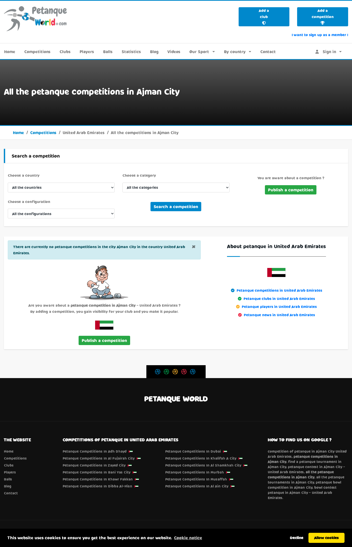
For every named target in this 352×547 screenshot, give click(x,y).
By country (235, 51)
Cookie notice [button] (188, 537)
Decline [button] (296, 537)
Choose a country (23, 175)
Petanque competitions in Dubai (193, 451)
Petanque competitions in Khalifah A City (200, 458)
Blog (154, 51)
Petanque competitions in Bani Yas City (96, 472)
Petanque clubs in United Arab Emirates (279, 298)
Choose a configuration (29, 201)
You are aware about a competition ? (290, 178)
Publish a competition (290, 189)
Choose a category (139, 175)
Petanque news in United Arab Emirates (279, 315)
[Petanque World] (35, 18)
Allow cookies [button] (326, 537)
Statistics (131, 51)
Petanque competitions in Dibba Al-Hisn (97, 486)
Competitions (37, 51)
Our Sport (199, 51)
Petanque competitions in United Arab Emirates (279, 290)
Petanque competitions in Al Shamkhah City (203, 465)
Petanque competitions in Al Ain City (196, 486)
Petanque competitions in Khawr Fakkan (98, 479)
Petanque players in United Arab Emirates (279, 306)
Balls (108, 51)
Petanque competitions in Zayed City (94, 465)
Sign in (327, 51)
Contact (268, 51)
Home (9, 51)
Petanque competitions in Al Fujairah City (99, 458)
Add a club (264, 13)
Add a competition (323, 13)
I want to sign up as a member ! (320, 34)
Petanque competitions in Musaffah (196, 479)
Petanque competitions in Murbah (194, 472)
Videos (173, 51)
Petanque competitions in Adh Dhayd (95, 451)
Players (87, 51)
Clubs (65, 51)
